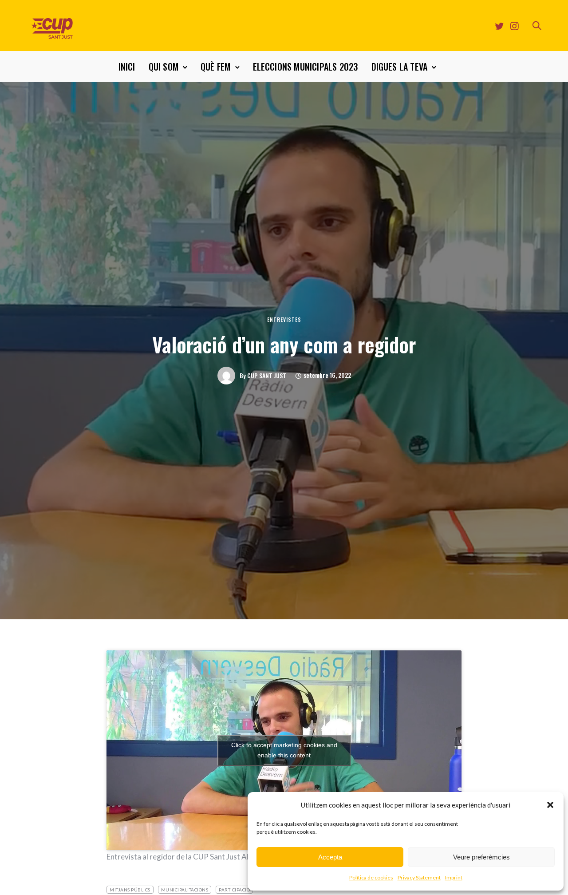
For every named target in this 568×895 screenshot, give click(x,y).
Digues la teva (399, 66)
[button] (550, 804)
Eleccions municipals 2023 (305, 66)
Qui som (163, 66)
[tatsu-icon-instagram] (514, 26)
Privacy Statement (419, 877)
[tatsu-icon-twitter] (499, 26)
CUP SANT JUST (266, 375)
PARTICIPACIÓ (234, 889)
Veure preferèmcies (481, 857)
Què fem (215, 66)
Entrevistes (284, 319)
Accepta (330, 857)
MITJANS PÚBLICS (130, 889)
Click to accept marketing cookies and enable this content (284, 750)
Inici (126, 66)
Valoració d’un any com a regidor (284, 344)
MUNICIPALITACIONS (185, 889)
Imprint (453, 877)
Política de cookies (371, 877)
